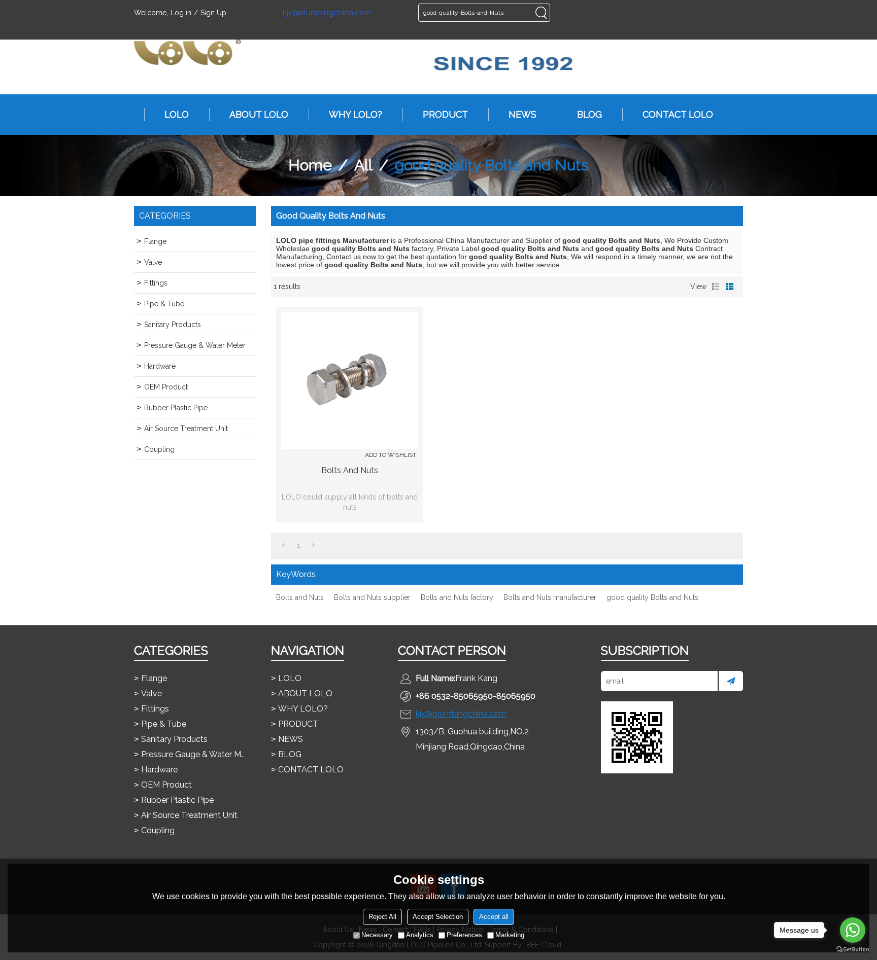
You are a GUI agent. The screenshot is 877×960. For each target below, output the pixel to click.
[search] (541, 12)
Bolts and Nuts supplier (372, 597)
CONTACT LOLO (678, 114)
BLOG (589, 114)
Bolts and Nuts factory (457, 597)
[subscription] (730, 681)
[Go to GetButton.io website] (852, 949)
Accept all (494, 916)
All (363, 165)
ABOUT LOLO (258, 114)
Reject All (382, 916)
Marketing (509, 935)
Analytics (419, 935)
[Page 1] (283, 545)
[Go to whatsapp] (852, 930)
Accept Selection (438, 916)
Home (310, 165)
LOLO (176, 114)
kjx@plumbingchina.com (327, 13)
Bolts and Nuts (349, 470)
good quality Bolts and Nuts (652, 597)
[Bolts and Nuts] (349, 380)
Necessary (377, 935)
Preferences (464, 935)
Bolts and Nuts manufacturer (549, 597)
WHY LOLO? (355, 114)
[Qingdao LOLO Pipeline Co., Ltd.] (187, 52)
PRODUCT (445, 114)
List (716, 286)
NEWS (522, 114)
